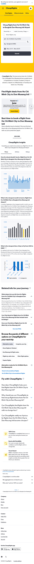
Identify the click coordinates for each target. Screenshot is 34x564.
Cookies (3, 3)
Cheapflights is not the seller (11, 476)
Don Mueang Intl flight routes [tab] (11, 352)
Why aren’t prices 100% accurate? (13, 483)
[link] (14, 111)
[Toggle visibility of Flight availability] (12, 278)
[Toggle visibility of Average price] (23, 278)
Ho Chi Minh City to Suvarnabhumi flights (13, 373)
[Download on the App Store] (16, 549)
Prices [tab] (6, 152)
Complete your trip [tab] (21, 344)
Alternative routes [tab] (8, 344)
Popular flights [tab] (7, 360)
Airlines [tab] (17, 152)
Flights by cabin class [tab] (9, 356)
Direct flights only (11, 34)
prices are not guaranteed (8, 471)
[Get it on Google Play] (5, 549)
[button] (32, 3)
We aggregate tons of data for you (12, 480)
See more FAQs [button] (17, 329)
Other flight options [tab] (23, 356)
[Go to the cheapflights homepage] (12, 8)
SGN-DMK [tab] (17, 136)
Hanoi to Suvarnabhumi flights (10, 371)
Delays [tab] (28, 152)
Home (16, 490)
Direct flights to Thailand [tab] (9, 348)
